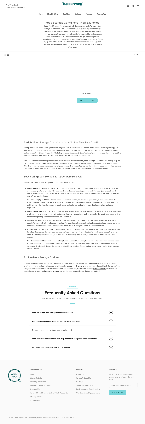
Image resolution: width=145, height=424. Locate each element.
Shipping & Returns (38, 382)
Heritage (79, 382)
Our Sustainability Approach (88, 393)
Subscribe (117, 392)
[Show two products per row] (5, 55)
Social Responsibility (84, 385)
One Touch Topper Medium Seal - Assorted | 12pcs (47, 241)
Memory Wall (101, 14)
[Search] (133, 6)
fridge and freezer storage (37, 163)
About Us (80, 374)
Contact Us (35, 389)
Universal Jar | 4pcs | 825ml (38, 200)
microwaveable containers (77, 266)
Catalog (78, 14)
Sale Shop (66, 14)
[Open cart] (138, 6)
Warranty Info (36, 378)
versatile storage (52, 271)
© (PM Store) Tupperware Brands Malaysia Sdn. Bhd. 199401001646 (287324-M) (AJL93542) (41, 417)
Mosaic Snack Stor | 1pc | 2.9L (39, 211)
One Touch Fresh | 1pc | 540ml (39, 220)
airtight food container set (88, 153)
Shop (41, 14)
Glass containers (96, 263)
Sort (136, 55)
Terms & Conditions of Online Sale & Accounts (49, 393)
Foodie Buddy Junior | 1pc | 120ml (40, 229)
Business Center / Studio (40, 385)
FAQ (32, 374)
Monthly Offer (52, 14)
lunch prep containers (76, 166)
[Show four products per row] (8, 55)
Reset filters (87, 100)
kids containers (99, 268)
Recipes (89, 14)
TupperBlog (35, 400)
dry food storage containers (92, 161)
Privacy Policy (36, 397)
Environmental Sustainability (88, 389)
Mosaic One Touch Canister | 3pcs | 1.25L (43, 188)
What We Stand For (84, 378)
